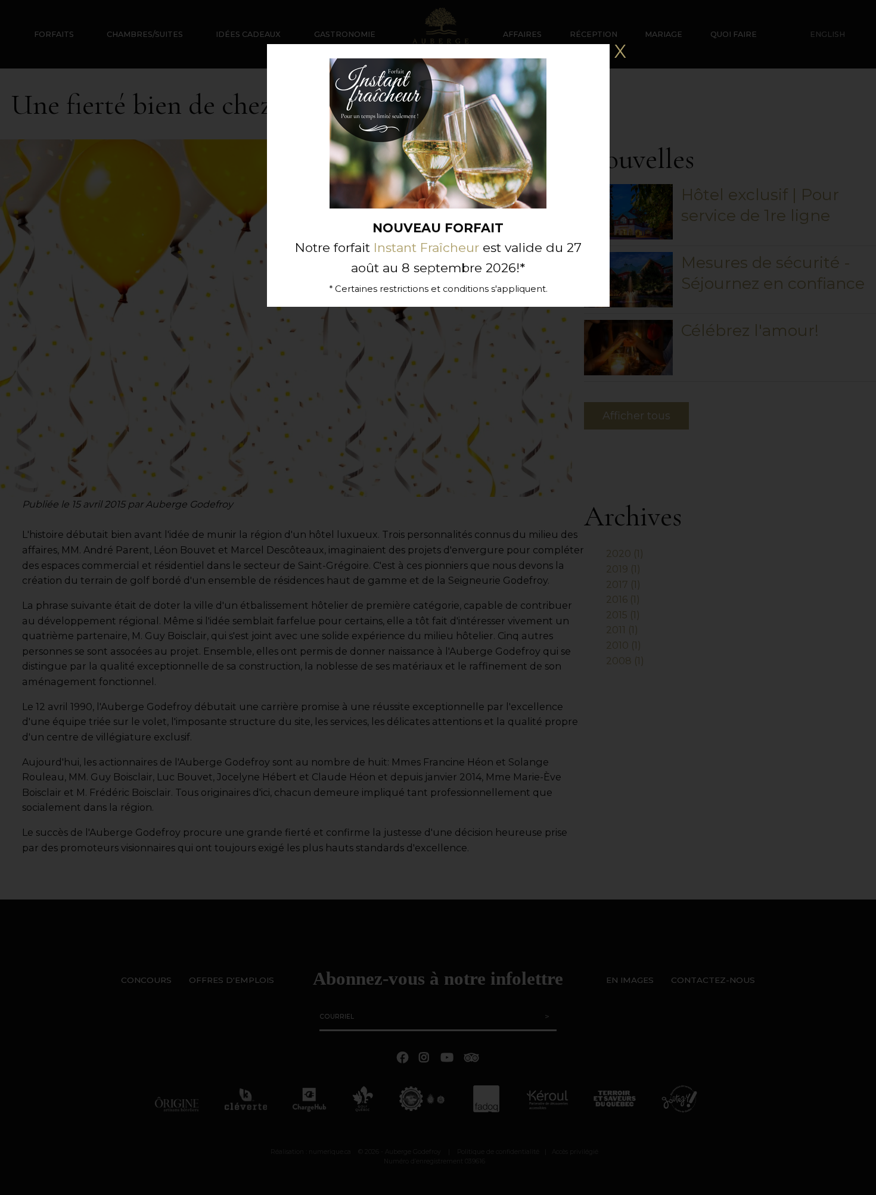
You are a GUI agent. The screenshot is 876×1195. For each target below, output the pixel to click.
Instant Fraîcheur (426, 247)
